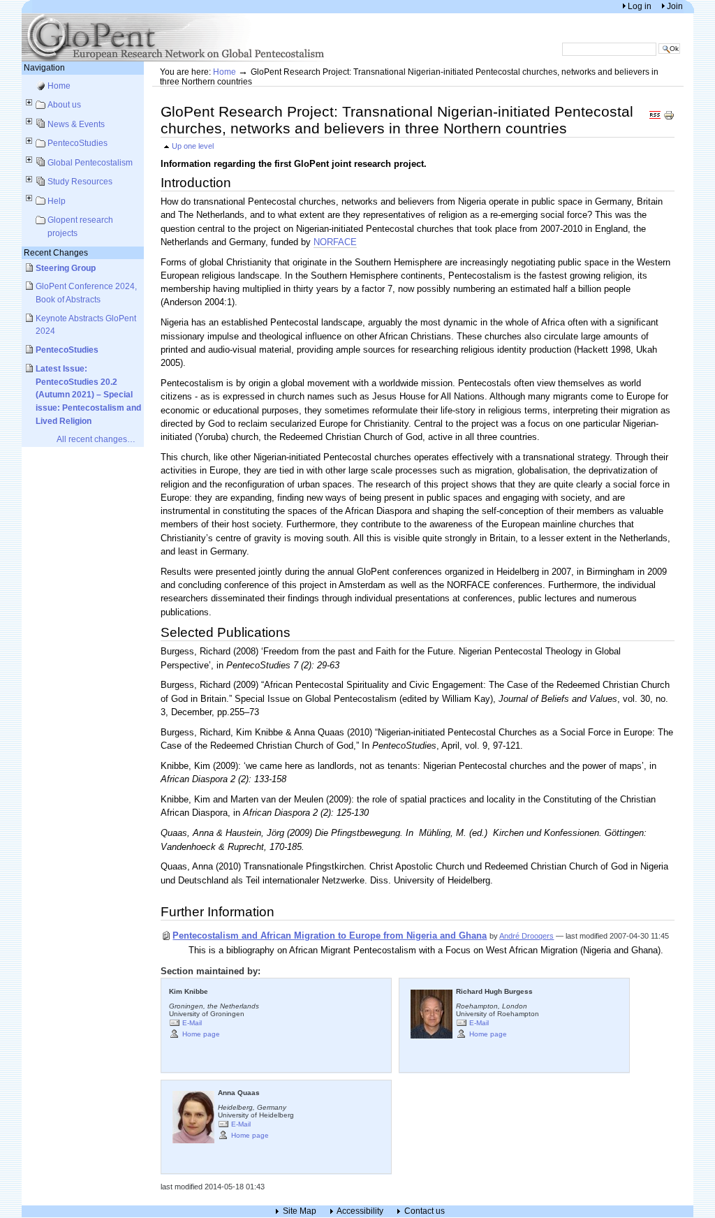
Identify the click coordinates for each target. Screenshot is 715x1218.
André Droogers (526, 936)
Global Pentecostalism (90, 162)
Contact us (424, 1211)
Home (59, 85)
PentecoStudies (77, 142)
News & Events (76, 124)
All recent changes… (96, 438)
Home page (201, 1033)
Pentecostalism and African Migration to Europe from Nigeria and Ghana (329, 935)
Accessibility (360, 1211)
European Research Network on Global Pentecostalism (175, 37)
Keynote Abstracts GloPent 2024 (86, 325)
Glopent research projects (80, 226)
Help (56, 200)
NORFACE (335, 242)
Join (675, 5)
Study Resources (79, 181)
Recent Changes (56, 252)
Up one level (193, 146)
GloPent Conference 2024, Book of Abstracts (86, 292)
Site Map (299, 1211)
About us (64, 104)
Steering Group (66, 267)
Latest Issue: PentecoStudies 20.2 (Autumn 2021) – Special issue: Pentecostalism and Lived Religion (88, 394)
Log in (641, 5)
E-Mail (192, 1022)
